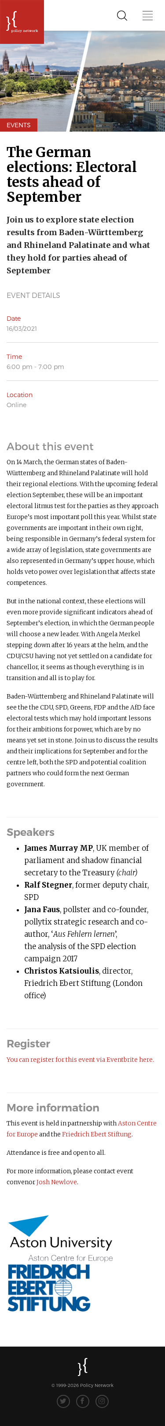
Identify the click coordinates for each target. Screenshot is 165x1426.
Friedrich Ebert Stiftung (97, 1134)
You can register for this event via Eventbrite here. (80, 1060)
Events (19, 125)
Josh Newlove (57, 1182)
